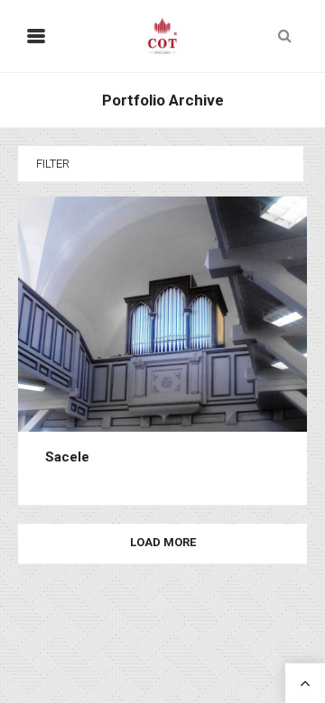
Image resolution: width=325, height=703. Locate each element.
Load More (163, 543)
